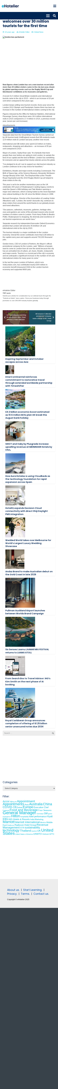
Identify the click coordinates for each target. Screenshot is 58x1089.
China (47, 804)
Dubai (19, 807)
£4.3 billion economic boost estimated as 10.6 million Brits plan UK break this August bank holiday (27, 414)
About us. (13, 890)
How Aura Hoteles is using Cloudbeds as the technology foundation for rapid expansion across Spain (27, 479)
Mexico (43, 822)
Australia (36, 804)
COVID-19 (9, 807)
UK (39, 830)
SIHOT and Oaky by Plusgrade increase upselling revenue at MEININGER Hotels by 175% (28, 446)
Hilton (15, 816)
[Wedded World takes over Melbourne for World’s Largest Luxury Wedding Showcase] (15, 527)
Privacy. (12, 894)
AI (16, 802)
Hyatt (49, 816)
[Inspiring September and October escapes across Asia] (20, 341)
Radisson (10, 825)
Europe (28, 807)
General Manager (19, 812)
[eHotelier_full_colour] (10, 5)
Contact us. (41, 894)
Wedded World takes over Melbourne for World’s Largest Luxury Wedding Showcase (28, 543)
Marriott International (27, 822)
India (32, 819)
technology (11, 830)
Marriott (9, 822)
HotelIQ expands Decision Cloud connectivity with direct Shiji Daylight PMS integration (26, 511)
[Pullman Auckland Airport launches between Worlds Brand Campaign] (20, 593)
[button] (55, 5)
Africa (12, 802)
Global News (38, 32)
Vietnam (45, 834)
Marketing (39, 819)
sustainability (32, 827)
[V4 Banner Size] (29, 132)
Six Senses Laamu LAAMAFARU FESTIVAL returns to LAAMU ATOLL (27, 651)
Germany (40, 814)
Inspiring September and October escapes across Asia (24, 360)
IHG (5, 819)
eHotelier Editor (24, 32)
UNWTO (37, 834)
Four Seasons (44, 810)
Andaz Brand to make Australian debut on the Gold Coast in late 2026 (29, 573)
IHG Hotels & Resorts (19, 819)
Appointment (26, 801)
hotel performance (38, 816)
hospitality (24, 817)
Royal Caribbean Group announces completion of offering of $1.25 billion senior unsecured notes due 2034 (26, 723)
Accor (6, 801)
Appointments (13, 804)
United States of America (24, 834)
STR (22, 828)
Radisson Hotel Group (25, 825)
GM (46, 813)
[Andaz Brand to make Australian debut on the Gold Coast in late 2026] (15, 559)
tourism (34, 831)
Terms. (25, 894)
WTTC (51, 834)
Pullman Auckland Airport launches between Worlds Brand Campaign (25, 612)
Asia (27, 804)
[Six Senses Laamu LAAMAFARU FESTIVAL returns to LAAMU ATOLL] (20, 632)
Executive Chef (41, 807)
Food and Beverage (24, 810)
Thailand (25, 830)
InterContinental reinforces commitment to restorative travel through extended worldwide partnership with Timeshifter (28, 381)
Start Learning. (32, 890)
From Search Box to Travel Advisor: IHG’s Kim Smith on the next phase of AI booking (27, 681)
